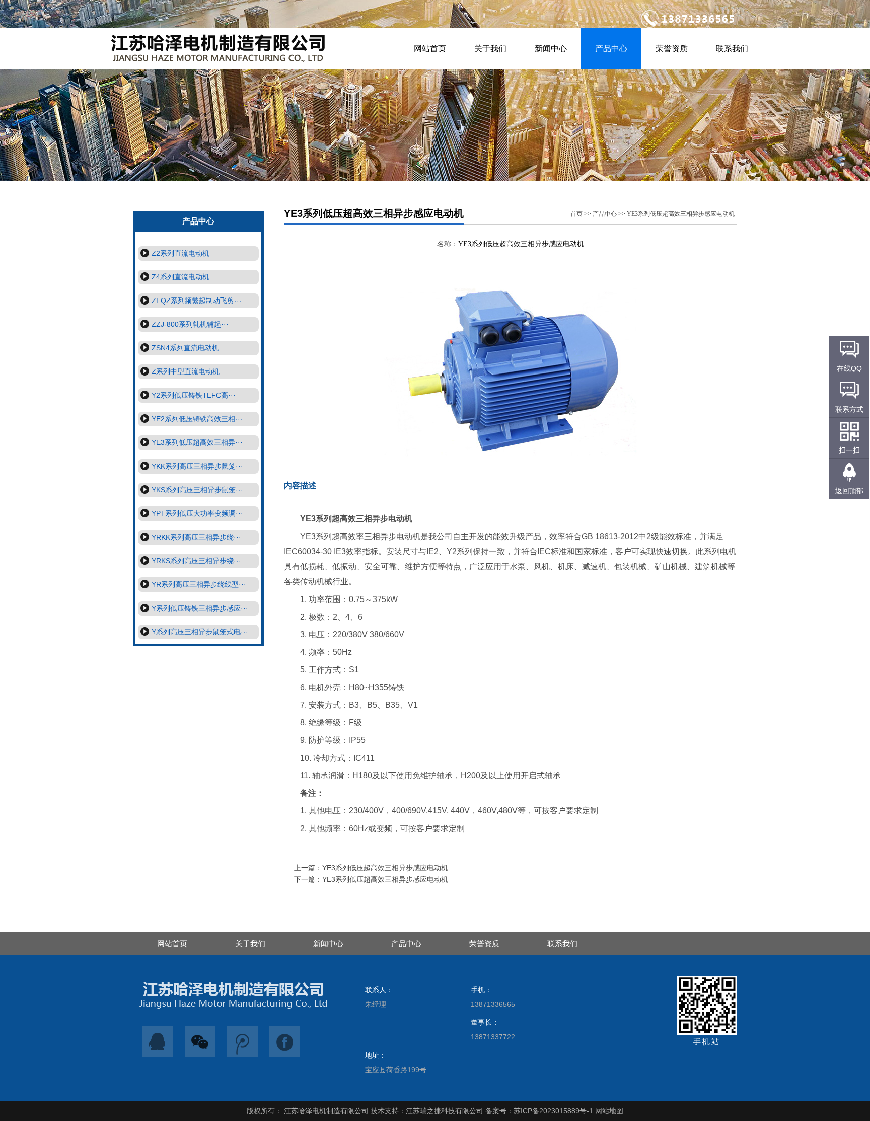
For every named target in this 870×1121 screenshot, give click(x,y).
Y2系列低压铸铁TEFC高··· (194, 395)
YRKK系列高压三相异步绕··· (196, 537)
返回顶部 (849, 491)
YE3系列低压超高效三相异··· (197, 442)
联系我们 (732, 48)
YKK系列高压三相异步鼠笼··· (197, 466)
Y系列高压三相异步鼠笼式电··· (200, 632)
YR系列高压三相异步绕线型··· (199, 584)
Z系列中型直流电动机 (186, 371)
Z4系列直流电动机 (180, 277)
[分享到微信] (200, 1041)
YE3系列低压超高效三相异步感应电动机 (681, 213)
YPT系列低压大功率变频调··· (197, 513)
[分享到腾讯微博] (242, 1041)
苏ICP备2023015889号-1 (553, 1111)
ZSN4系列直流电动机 (185, 348)
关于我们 (490, 48)
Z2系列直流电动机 (180, 253)
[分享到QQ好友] (158, 1041)
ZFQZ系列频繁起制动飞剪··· (197, 300)
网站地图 (609, 1111)
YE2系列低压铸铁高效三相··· (197, 419)
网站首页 (430, 48)
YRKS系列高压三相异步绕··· (196, 561)
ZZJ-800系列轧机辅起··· (190, 324)
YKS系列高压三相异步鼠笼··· (197, 490)
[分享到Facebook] (285, 1041)
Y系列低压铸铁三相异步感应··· (200, 608)
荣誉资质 (672, 48)
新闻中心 (551, 48)
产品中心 (611, 48)
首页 (576, 213)
